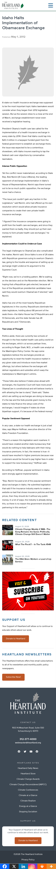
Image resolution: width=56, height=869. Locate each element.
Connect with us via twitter (25, 751)
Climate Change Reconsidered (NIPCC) (28, 785)
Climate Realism (28, 801)
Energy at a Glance (28, 806)
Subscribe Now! (13, 677)
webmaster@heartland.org (28, 743)
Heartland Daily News (28, 768)
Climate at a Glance (28, 795)
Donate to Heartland (15, 639)
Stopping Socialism (28, 812)
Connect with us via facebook (19, 751)
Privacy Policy (28, 860)
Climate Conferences (28, 790)
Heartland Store (28, 774)
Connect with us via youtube (31, 751)
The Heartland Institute (13, 5)
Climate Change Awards (28, 779)
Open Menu (50, 5)
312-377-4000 (28, 739)
